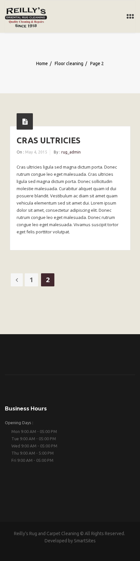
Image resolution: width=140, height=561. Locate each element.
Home (42, 63)
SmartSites (85, 540)
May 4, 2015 (36, 152)
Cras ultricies (48, 140)
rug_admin (71, 152)
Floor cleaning (69, 63)
